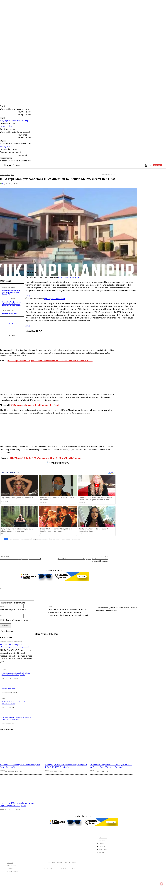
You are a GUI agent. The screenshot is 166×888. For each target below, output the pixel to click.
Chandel (2, 809)
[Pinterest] (49, 184)
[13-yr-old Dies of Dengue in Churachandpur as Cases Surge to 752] (21, 748)
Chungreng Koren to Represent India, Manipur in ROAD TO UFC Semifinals (66, 765)
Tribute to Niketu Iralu (9, 313)
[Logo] (12, 165)
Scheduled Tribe (76, 539)
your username (24, 111)
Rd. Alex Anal (8, 809)
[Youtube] (21, 848)
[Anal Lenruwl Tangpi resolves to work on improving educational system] (21, 787)
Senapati (3, 698)
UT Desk (8, 183)
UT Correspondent (9, 641)
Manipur (2, 175)
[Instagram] (15, 848)
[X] (42, 184)
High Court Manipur (14, 539)
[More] (63, 184)
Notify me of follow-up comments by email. (69, 615)
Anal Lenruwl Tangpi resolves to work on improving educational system (18, 804)
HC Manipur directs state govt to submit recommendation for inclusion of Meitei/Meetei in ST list (50, 360)
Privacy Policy (6, 126)
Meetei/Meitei (66, 539)
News (12, 175)
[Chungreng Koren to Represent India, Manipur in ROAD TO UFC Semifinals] (66, 748)
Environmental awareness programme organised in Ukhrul (20, 559)
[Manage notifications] (161, 883)
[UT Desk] (1, 183)
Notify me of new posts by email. (17, 620)
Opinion (4, 310)
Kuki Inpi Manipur (26, 539)
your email (22, 135)
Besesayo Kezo (5, 692)
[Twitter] (9, 848)
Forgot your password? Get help (14, 120)
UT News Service (5, 678)
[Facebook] (35, 184)
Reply (27, 295)
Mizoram (4, 298)
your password (24, 114)
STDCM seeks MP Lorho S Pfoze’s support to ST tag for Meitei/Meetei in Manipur (45, 458)
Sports (3, 713)
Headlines (7, 175)
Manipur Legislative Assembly (40, 539)
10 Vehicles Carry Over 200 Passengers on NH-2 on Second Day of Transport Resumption (111, 765)
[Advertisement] (58, 377)
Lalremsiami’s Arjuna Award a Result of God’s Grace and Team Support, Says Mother (11, 303)
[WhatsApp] (56, 184)
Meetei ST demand (55, 539)
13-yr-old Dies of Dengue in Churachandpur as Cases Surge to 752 (11, 292)
